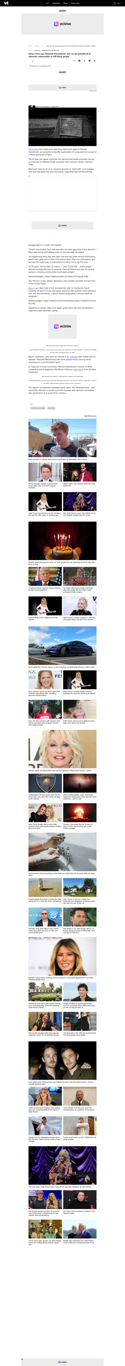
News (47, 3)
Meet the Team (75, 3)
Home (30, 46)
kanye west (51, 408)
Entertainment (56, 3)
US (42, 46)
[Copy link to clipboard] (74, 61)
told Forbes (78, 369)
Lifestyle (65, 3)
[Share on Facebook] (89, 61)
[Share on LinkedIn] (79, 61)
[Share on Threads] (95, 61)
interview (74, 356)
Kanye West (33, 149)
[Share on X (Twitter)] (84, 61)
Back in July (33, 288)
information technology (38, 408)
